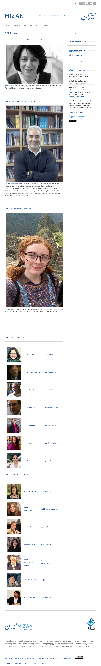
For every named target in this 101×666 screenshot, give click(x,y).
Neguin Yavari (9, 86)
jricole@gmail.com (51, 408)
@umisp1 (79, 74)
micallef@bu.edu (46, 545)
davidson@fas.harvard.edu (50, 509)
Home (7, 26)
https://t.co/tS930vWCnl (77, 83)
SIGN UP (35, 664)
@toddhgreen (84, 101)
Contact (45, 26)
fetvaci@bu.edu (50, 425)
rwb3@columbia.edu (52, 390)
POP (65, 15)
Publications (15, 26)
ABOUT (9, 664)
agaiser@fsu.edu (46, 527)
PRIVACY (44, 664)
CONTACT (18, 664)
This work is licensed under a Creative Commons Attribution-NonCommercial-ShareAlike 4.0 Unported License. (39, 658)
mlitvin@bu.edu (50, 443)
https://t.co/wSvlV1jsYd (76, 112)
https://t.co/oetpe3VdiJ (77, 97)
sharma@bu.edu (46, 598)
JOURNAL (54, 15)
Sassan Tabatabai (11, 184)
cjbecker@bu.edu (47, 491)
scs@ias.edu (45, 580)
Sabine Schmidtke (30, 579)
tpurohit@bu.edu (50, 461)
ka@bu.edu (49, 354)
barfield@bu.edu (50, 372)
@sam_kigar (73, 92)
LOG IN (27, 664)
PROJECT (42, 15)
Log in (73, 3)
